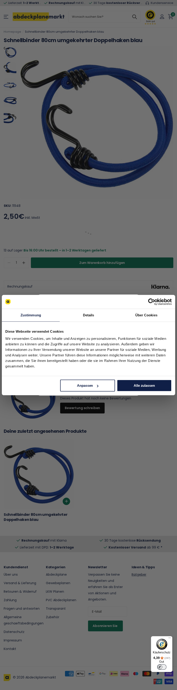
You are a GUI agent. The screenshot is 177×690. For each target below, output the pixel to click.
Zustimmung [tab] (31, 315)
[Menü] (169, 639)
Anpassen (85, 385)
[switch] (161, 667)
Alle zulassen (144, 385)
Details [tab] (88, 315)
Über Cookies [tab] (146, 315)
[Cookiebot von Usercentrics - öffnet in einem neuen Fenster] (151, 301)
